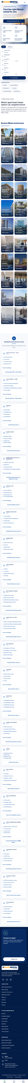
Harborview (7, 440)
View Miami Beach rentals (13, 557)
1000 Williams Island (9, 700)
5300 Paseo (7, 754)
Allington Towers (8, 778)
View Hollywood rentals (13, 788)
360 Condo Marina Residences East (12, 621)
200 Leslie (6, 853)
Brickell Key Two (8, 494)
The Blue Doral (7, 758)
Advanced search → (6, 125)
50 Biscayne (7, 520)
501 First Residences (9, 523)
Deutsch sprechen (6, 1048)
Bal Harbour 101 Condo (9, 648)
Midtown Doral (7, 756)
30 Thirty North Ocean (9, 804)
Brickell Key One (8, 492)
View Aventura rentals (13, 715)
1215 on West (7, 390)
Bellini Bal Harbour (8, 654)
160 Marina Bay (7, 802)
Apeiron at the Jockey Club (10, 826)
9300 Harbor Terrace (9, 595)
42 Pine (6, 544)
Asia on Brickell (7, 490)
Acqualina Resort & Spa (9, 729)
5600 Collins (7, 547)
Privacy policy (18, 1077)
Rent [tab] (4, 46)
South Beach (5, 1018)
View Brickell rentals (13, 424)
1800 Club (6, 464)
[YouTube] (6, 979)
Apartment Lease (6, 994)
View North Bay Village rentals (13, 636)
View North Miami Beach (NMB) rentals (13, 841)
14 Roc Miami (7, 516)
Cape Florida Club (8, 911)
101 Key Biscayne (8, 906)
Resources (5, 1037)
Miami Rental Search (7, 987)
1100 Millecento (7, 412)
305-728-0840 (8, 1058)
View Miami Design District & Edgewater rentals (13, 478)
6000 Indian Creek (8, 549)
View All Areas (17, 91)
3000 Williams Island (9, 704)
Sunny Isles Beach (7, 91)
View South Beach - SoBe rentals (13, 398)
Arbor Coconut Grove (9, 882)
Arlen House (7, 733)
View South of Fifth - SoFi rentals (13, 372)
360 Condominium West (9, 628)
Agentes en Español (6, 1042)
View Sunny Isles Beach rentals (13, 741)
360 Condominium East (9, 626)
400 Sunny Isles (8, 726)
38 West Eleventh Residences (11, 518)
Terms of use (10, 1077)
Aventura (15, 88)
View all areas (5, 1031)
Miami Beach (6, 88)
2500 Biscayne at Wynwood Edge (12, 469)
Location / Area (7, 50)
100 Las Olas (7, 800)
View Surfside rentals (13, 689)
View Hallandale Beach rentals (13, 868)
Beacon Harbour (8, 887)
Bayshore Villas (8, 884)
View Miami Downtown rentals (13, 531)
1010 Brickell (7, 409)
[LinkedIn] (10, 979)
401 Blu (6, 569)
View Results (15, 77)
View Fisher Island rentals (13, 450)
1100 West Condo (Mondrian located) (13, 388)
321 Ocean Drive (8, 361)
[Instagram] (3, 979)
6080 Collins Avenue (9, 573)
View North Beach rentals (13, 584)
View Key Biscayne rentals (13, 921)
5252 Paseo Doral (8, 753)
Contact (4, 999)
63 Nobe (6, 575)
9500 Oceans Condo (9, 597)
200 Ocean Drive (8, 357)
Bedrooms (6, 63)
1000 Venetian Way (8, 385)
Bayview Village (8, 438)
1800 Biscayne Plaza (9, 462)
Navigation (5, 984)
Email (6, 1060)
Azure (5, 680)
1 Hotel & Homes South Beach (11, 383)
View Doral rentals (13, 762)
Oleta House (7, 832)
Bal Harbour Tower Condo (10, 650)
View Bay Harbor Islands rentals (13, 610)
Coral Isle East (7, 828)
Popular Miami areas (8, 1010)
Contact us (14, 959)
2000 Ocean (7, 856)
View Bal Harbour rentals (13, 662)
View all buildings (7, 367)
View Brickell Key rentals (13, 504)
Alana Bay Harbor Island (10, 602)
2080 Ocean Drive (8, 858)
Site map (4, 1002)
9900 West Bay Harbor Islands (11, 599)
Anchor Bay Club (8, 860)
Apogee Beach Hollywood (10, 731)
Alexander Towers (8, 776)
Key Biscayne (5, 1029)
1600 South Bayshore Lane (10, 880)
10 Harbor (6, 773)
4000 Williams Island (9, 707)
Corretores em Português (8, 1045)
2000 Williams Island (9, 702)
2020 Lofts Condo (8, 542)
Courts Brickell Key (8, 496)
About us (4, 997)
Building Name (7, 54)
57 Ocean (6, 571)
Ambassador (7, 908)
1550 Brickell (7, 414)
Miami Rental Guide (6, 1040)
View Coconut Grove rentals (13, 895)
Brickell (5, 85)
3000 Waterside (8, 806)
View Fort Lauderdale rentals (13, 815)
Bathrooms (6, 67)
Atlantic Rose (7, 678)
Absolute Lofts (7, 363)
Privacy (3, 1005)
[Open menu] (24, 2)
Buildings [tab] (10, 46)
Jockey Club (7, 831)
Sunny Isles (4, 1021)
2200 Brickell (7, 416)
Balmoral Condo (8, 652)
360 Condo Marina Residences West (12, 624)
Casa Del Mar (7, 913)
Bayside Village (8, 436)
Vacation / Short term (7, 992)
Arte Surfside (7, 676)
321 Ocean (6, 359)
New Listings (5, 989)
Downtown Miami (14, 85)
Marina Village (7, 442)
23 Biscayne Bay (8, 467)
